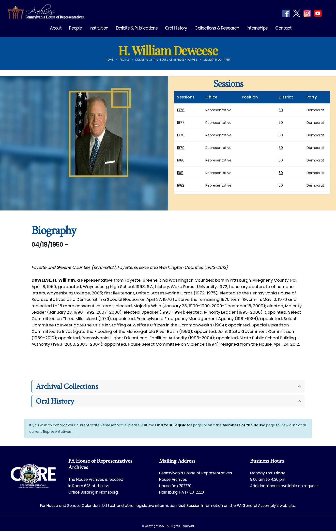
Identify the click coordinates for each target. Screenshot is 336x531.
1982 (180, 185)
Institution (99, 28)
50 (281, 110)
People (75, 28)
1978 (180, 135)
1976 (180, 110)
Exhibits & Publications (137, 28)
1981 (180, 172)
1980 (180, 160)
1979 (180, 147)
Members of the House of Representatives (166, 60)
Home (110, 60)
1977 (180, 122)
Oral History (176, 28)
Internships (257, 28)
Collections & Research (217, 28)
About (55, 28)
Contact (283, 28)
